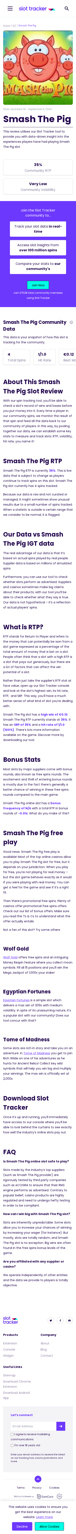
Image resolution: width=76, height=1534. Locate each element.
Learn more (44, 1517)
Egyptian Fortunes (16, 1000)
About (45, 1343)
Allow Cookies (49, 1526)
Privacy (37, 1487)
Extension (10, 1343)
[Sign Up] (60, 1426)
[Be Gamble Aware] (24, 1496)
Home (6, 25)
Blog (44, 1349)
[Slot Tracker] (37, 8)
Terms (21, 1487)
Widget (8, 1356)
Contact (47, 1356)
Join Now (38, 285)
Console (9, 1349)
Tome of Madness (36, 1053)
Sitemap (9, 1375)
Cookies (54, 1487)
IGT (14, 25)
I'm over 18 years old (27, 1445)
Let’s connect (22, 1415)
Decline (22, 1526)
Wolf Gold (10, 957)
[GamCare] (45, 1496)
